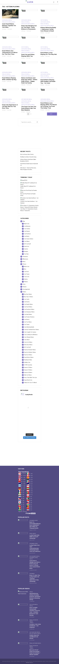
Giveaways (32, 520)
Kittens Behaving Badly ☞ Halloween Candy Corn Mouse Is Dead (48, 29)
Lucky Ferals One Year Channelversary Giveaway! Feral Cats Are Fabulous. (35, 548)
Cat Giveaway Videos (34, 556)
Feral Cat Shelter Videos (34, 620)
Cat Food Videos (33, 604)
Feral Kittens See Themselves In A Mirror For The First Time (10, 52)
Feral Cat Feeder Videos (35, 643)
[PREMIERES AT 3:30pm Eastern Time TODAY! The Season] (34, 402)
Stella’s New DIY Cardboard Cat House (34, 637)
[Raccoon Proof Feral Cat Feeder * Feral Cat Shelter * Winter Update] (23, 645)
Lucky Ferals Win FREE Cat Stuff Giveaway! (34, 537)
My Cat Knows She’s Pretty (27, 154)
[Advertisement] (29, 137)
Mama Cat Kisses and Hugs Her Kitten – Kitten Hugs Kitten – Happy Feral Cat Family (29, 80)
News (36, 520)
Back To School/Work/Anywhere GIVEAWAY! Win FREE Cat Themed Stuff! (35, 525)
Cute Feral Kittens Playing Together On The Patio (9, 25)
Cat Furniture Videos (26, 99)
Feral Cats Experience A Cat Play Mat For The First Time (10, 106)
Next (51, 114)
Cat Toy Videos (43, 20)
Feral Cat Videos (25, 21)
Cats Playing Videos (6, 20)
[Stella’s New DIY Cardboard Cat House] (23, 634)
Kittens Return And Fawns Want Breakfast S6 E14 (28, 160)
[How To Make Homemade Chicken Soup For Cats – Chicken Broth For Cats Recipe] (23, 607)
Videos (13, 21)
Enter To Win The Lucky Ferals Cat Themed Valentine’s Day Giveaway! (35, 578)
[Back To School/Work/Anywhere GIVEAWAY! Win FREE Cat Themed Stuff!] (23, 522)
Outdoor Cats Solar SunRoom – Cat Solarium (35, 626)
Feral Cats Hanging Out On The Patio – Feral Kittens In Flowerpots (29, 27)
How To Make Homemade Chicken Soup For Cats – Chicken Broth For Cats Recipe (35, 611)
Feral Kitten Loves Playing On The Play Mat (48, 53)
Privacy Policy (29, 662)
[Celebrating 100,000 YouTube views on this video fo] (34, 428)
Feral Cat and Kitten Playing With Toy (27, 55)
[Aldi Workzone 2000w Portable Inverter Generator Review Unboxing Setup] (23, 593)
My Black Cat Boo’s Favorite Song (28, 156)
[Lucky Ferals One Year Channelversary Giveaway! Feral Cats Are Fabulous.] (23, 545)
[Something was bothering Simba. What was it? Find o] (34, 420)
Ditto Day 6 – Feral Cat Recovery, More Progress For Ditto (28, 168)
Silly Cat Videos (33, 633)
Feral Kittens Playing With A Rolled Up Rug (9, 78)
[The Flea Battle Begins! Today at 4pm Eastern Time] (25, 402)
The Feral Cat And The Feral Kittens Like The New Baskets (28, 108)
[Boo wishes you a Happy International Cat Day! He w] (34, 411)
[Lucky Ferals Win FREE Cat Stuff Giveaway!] (23, 535)
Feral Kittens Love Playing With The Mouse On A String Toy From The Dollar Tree (48, 105)
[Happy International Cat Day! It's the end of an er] (25, 428)
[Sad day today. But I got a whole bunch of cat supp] (25, 411)
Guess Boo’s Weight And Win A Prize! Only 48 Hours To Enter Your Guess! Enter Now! (35, 564)
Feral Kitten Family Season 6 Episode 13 (29, 164)
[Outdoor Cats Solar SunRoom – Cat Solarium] (23, 622)
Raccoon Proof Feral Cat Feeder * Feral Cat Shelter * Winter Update (35, 652)
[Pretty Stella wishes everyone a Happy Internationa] (25, 420)
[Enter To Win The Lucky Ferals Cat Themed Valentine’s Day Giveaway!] (23, 575)
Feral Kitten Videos (6, 21)
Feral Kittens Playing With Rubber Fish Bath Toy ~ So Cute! (47, 81)
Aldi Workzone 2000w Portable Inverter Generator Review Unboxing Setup (35, 596)
